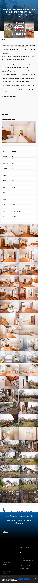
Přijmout (21, 579)
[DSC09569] (9, 344)
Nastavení (33, 579)
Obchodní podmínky (6, 571)
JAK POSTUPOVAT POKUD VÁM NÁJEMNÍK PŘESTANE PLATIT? (25, 564)
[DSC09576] (9, 408)
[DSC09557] (9, 293)
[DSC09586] (9, 243)
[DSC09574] (9, 357)
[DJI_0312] (9, 496)
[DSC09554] (9, 255)
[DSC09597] (9, 446)
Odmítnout (26, 579)
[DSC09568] (9, 319)
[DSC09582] (9, 420)
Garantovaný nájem (6, 575)
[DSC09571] (9, 331)
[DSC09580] (9, 433)
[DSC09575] (9, 395)
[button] (35, 1)
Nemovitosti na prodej (7, 562)
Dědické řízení (5, 566)
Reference (5, 573)
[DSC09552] (9, 268)
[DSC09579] (9, 370)
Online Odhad (5, 564)
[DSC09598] (9, 484)
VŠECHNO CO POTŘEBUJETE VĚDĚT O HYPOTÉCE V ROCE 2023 (27, 568)
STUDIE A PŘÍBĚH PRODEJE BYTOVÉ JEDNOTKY (26, 561)
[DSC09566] (9, 382)
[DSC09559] (9, 306)
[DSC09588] (9, 230)
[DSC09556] (9, 281)
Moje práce (5, 560)
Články (4, 569)
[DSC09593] (9, 458)
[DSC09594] (9, 471)
